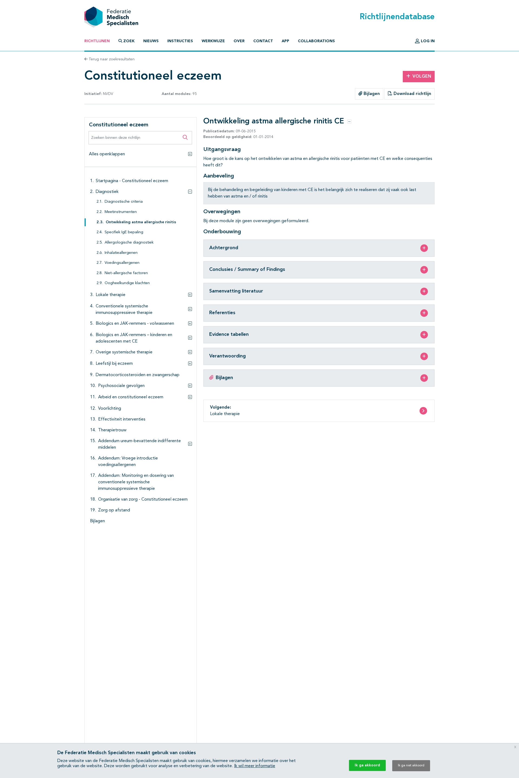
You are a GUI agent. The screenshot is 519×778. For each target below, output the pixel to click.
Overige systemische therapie (124, 352)
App (285, 41)
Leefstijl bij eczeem (114, 364)
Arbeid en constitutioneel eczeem (130, 397)
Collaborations (316, 41)
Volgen (421, 76)
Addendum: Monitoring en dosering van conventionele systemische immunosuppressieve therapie (136, 482)
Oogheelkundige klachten (127, 283)
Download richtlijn (411, 94)
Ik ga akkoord (367, 765)
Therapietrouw (112, 430)
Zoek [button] (129, 41)
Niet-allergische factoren (126, 273)
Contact (263, 41)
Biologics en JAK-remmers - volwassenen (135, 323)
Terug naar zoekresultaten (111, 59)
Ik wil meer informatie (254, 766)
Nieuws (151, 41)
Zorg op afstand (114, 510)
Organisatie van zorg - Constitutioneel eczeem (143, 499)
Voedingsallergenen (122, 263)
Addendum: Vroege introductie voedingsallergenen (128, 461)
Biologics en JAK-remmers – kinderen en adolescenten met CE (134, 338)
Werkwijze (213, 41)
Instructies (180, 41)
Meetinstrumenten (121, 212)
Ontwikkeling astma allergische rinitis (141, 222)
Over (239, 41)
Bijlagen (371, 94)
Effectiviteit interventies (121, 419)
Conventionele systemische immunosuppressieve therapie (124, 309)
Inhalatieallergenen (121, 253)
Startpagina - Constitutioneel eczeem (132, 181)
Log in (427, 41)
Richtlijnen (97, 41)
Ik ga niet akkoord (411, 765)
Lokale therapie (110, 295)
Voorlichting (109, 408)
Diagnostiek (107, 192)
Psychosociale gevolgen (121, 386)
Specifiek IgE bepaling (124, 232)
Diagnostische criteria (124, 202)
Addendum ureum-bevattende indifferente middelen (139, 444)
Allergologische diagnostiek (129, 243)
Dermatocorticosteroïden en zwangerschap (137, 375)
